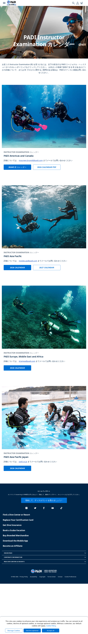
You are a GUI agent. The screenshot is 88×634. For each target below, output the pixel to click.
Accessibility (33, 577)
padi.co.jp (23, 461)
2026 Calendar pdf (46, 167)
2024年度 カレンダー (17, 167)
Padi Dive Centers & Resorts (14, 561)
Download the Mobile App (15, 540)
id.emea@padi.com (27, 361)
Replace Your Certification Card (18, 520)
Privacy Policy (24, 577)
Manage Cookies (13, 630)
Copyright (42, 577)
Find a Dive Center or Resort (16, 514)
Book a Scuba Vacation (14, 530)
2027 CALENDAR (46, 267)
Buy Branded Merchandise (16, 535)
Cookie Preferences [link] (70, 577)
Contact (60, 577)
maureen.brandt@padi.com (31, 160)
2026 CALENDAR (17, 267)
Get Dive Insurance (12, 525)
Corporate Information (13, 557)
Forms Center (52, 577)
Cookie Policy (51, 626)
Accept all (50, 630)
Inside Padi (8, 553)
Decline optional (32, 630)
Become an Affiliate (12, 546)
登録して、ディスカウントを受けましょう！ (44, 500)
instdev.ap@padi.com (28, 261)
